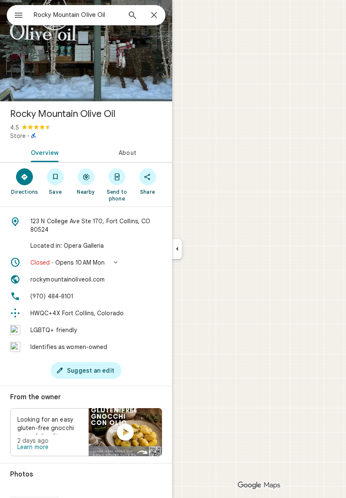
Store (18, 136)
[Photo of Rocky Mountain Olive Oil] (86, 50)
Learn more (33, 447)
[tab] (43, 152)
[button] (86, 262)
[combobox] (77, 15)
